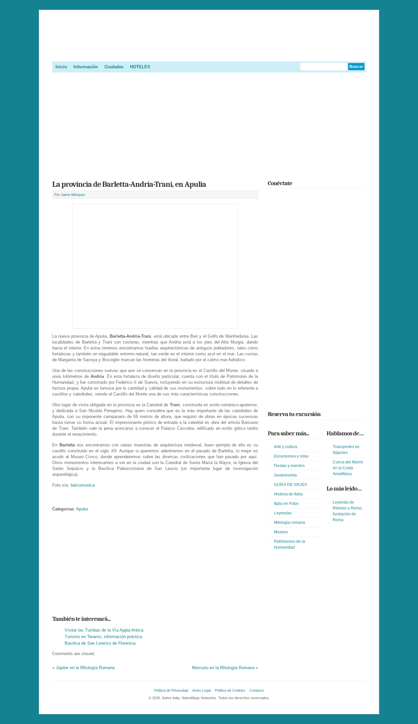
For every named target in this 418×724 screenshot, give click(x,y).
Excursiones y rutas (291, 456)
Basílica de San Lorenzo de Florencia (100, 643)
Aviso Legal (201, 690)
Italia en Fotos (286, 503)
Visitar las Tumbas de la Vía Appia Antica (104, 630)
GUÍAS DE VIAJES (290, 484)
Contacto (256, 690)
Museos (281, 532)
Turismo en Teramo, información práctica (103, 636)
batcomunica (83, 485)
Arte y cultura (285, 446)
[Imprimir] (55, 498)
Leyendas (283, 513)
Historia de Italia (288, 494)
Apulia (82, 509)
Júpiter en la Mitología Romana (85, 667)
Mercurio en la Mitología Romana (223, 667)
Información (85, 66)
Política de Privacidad (171, 690)
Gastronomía (285, 475)
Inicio (61, 66)
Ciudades (113, 66)
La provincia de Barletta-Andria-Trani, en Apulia (129, 184)
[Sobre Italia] (209, 53)
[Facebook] (281, 197)
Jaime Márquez (73, 195)
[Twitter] (272, 197)
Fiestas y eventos (289, 465)
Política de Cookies (230, 690)
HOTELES (140, 66)
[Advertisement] (209, 124)
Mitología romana (289, 522)
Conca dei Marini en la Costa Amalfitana (348, 468)
